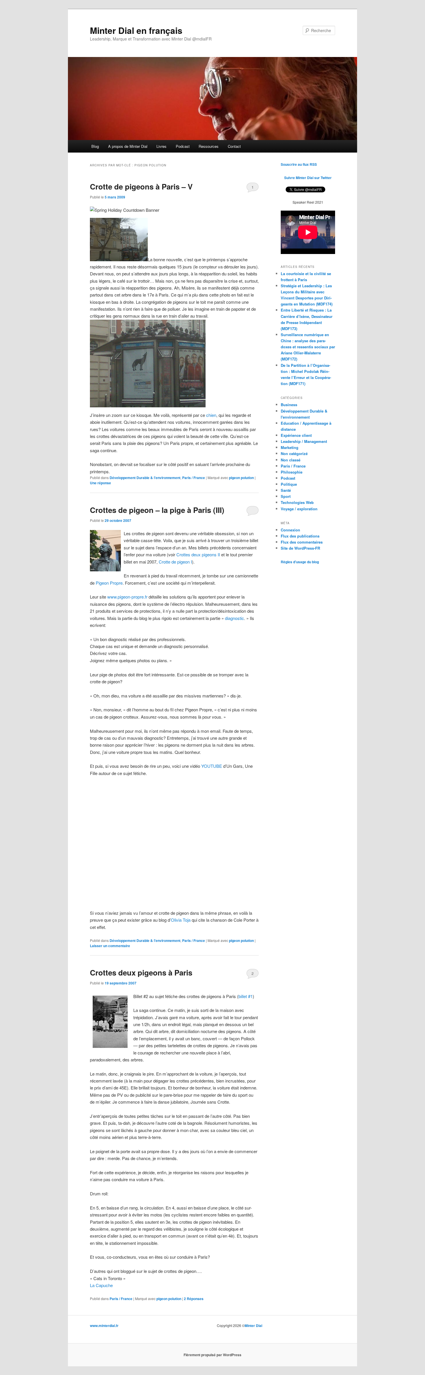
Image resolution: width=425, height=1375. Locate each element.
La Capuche (101, 1285)
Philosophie (291, 472)
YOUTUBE (212, 766)
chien (211, 415)
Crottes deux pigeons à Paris (141, 972)
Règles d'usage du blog (300, 561)
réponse (100, 482)
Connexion (290, 530)
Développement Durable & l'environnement (145, 477)
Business (289, 404)
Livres (161, 146)
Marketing (289, 447)
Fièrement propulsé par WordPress (212, 1354)
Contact (234, 146)
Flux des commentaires (302, 542)
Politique (289, 484)
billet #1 (246, 996)
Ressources (209, 146)
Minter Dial (253, 1325)
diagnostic (234, 618)
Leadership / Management (304, 441)
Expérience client (296, 435)
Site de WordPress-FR (300, 548)
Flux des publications (300, 536)
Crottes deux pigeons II (198, 554)
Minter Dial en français (136, 30)
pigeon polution (241, 477)
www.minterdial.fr (104, 1325)
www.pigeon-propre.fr (127, 597)
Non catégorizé (294, 453)
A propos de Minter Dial (127, 146)
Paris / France (193, 477)
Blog (95, 146)
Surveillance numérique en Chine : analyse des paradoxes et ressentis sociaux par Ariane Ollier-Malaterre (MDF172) (308, 347)
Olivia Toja (181, 920)
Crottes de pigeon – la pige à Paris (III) (157, 510)
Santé (286, 490)
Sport (286, 496)
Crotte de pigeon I (175, 562)
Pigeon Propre (109, 583)
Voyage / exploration (299, 508)
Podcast (183, 146)
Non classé (290, 460)
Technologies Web (297, 502)
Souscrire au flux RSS (299, 164)
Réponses (194, 1298)
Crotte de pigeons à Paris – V (141, 186)
